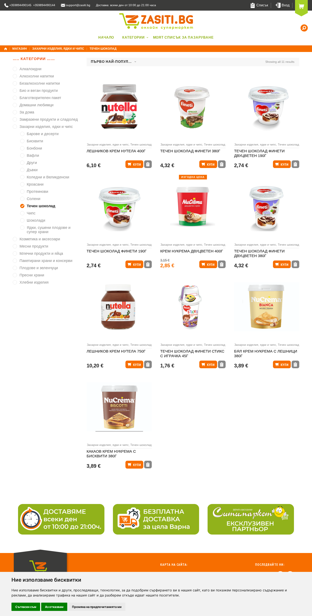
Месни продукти (34, 246)
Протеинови (37, 191)
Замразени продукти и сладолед (49, 119)
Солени (33, 199)
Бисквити (35, 141)
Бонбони (34, 148)
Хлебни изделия (34, 282)
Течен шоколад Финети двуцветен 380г (259, 253)
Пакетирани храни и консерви (46, 261)
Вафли (33, 155)
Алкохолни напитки (37, 76)
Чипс (31, 213)
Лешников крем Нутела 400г (116, 151)
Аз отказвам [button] (54, 607)
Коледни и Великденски (48, 177)
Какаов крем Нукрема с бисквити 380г (111, 453)
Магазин (19, 48)
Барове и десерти (43, 134)
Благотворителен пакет (40, 98)
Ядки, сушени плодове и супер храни (48, 229)
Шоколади (36, 220)
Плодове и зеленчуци (39, 268)
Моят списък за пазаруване (183, 37)
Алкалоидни (30, 69)
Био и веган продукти (39, 90)
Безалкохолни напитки (40, 83)
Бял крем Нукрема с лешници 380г (265, 353)
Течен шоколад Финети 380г (190, 151)
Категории (133, 37)
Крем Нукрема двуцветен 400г (191, 251)
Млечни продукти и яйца (41, 253)
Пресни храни (32, 275)
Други (32, 163)
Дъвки (32, 170)
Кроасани (35, 184)
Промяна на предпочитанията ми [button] (97, 607)
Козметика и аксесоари (40, 239)
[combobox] (114, 62)
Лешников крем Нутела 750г (116, 351)
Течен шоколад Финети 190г (117, 251)
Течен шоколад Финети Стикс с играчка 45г (192, 353)
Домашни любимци (36, 105)
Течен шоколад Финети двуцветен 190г (259, 153)
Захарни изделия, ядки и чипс (58, 48)
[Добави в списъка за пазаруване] (148, 164)
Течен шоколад (141, 144)
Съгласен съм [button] (25, 607)
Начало (106, 37)
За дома (27, 112)
